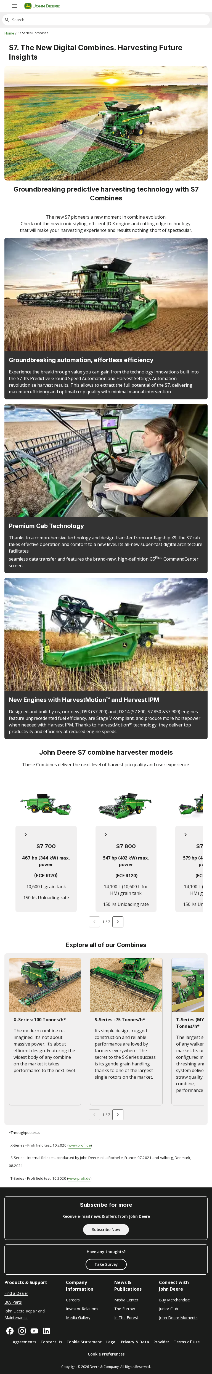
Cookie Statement (84, 1341)
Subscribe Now (106, 1229)
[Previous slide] (94, 921)
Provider (161, 1341)
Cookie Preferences (106, 1354)
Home (9, 33)
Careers (73, 1300)
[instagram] (22, 1330)
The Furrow (124, 1308)
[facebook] (9, 1330)
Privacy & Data (135, 1341)
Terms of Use (187, 1341)
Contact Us (51, 1341)
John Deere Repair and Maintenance (24, 1314)
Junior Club (168, 1308)
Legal (111, 1341)
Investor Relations (82, 1308)
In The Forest (126, 1317)
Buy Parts (13, 1302)
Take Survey (106, 1264)
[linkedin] (46, 1330)
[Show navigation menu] (14, 6)
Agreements (24, 1341)
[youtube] (34, 1330)
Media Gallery (78, 1317)
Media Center (126, 1300)
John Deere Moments (178, 1317)
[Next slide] (117, 921)
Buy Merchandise (174, 1300)
